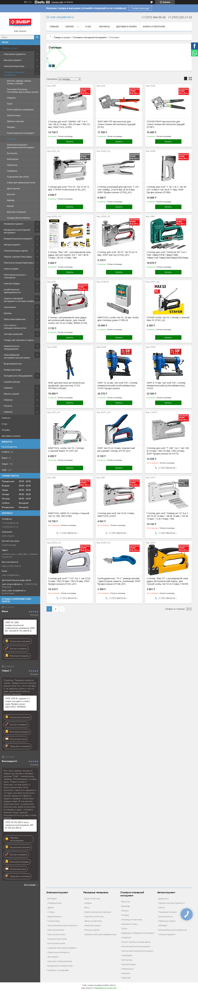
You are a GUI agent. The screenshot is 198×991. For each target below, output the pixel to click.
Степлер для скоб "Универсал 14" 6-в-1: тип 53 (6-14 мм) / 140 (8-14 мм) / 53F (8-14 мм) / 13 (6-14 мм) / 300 (168, 516)
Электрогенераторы (14, 66)
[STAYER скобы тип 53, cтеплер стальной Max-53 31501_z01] (168, 298)
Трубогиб (126, 977)
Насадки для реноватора (18, 217)
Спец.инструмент (167, 934)
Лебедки (162, 925)
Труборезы (12, 165)
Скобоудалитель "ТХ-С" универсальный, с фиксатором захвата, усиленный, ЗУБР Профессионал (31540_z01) (118, 581)
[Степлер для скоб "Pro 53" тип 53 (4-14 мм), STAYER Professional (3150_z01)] (70, 168)
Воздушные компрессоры (60, 965)
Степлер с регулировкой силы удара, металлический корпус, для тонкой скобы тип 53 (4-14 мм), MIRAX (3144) (67, 320)
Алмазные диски (92, 925)
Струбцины (12, 171)
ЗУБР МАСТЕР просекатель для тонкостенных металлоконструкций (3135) (116, 124)
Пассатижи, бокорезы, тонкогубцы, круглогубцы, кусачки (22, 90)
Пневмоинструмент (13, 223)
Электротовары (12, 283)
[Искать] (37, 37)
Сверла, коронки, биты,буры (18, 256)
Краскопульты (165, 916)
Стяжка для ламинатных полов (21, 182)
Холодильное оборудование (18, 375)
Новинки (8, 387)
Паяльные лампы (166, 921)
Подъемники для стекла (18, 176)
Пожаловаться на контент (105, 988)
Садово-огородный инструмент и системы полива (19, 299)
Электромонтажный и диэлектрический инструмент (20, 146)
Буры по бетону (92, 898)
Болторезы (12, 153)
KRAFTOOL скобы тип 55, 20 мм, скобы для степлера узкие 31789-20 (118, 319)
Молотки (11, 194)
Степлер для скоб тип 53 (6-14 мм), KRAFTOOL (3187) (115, 514)
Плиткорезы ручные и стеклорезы (15, 276)
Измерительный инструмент (18, 238)
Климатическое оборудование (11, 347)
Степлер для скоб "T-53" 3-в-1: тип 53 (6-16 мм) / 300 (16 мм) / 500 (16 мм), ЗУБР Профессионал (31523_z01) (69, 581)
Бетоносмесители (56, 943)
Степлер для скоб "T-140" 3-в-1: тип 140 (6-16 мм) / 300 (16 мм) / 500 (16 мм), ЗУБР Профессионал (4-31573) (168, 451)
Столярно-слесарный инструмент (14, 73)
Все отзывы (30, 884)
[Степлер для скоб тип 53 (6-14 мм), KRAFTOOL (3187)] (119, 494)
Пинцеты (11, 127)
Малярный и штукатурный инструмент (17, 231)
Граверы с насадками (58, 970)
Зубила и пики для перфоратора (100, 934)
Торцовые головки (167, 912)
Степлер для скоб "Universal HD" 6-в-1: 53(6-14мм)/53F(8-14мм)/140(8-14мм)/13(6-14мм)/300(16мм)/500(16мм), (168, 255)
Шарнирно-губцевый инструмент (138, 933)
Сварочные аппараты (58, 952)
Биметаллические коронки (97, 912)
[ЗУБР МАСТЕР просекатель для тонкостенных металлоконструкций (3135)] (119, 103)
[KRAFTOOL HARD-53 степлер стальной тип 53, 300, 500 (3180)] (70, 494)
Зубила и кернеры (15, 121)
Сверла (88, 903)
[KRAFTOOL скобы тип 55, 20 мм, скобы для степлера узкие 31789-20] (119, 298)
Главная (54, 26)
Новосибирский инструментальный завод (17, 356)
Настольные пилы (56, 934)
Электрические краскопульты (62, 925)
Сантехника (10, 307)
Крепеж (7, 313)
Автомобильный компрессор (172, 929)
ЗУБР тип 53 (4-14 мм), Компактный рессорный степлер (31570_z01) (116, 449)
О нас (4, 423)
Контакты (104, 26)
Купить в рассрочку (154, 26)
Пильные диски (92, 929)
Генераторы (53, 921)
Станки (51, 912)
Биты (87, 907)
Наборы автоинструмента (171, 903)
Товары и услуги (10, 48)
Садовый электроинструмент (62, 947)
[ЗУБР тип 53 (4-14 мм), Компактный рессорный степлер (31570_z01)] (119, 429)
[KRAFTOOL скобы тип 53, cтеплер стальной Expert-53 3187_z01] (70, 429)
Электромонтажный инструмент (137, 950)
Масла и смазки (11, 393)
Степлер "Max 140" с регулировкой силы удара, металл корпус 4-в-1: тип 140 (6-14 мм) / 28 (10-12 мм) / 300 (69, 255)
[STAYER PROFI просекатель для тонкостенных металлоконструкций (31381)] (168, 103)
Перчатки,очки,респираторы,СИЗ (20, 262)
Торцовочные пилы (57, 938)
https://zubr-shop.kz (11, 566)
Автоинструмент (12, 244)
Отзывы (6, 429)
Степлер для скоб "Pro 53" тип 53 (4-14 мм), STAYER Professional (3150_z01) (68, 188)
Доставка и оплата (11, 436)
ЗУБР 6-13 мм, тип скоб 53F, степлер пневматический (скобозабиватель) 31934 (166, 385)
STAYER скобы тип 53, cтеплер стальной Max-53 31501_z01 (168, 319)
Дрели (50, 907)
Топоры (125, 915)
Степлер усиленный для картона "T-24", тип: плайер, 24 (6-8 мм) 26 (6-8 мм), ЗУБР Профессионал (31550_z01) (118, 189)
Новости (6, 417)
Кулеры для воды (12, 369)
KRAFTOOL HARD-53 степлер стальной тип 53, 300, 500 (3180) (68, 514)
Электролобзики (55, 929)
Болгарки (52, 898)
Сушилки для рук (12, 381)
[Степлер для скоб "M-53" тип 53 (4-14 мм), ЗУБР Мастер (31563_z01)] (119, 233)
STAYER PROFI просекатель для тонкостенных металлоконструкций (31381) (166, 124)
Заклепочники (13, 115)
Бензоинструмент (13, 60)
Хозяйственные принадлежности (12, 291)
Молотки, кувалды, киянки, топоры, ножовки (19, 82)
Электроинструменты (15, 54)
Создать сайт (57, 2)
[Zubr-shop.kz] (20, 22)
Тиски (9, 103)
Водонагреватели (13, 363)
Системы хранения (13, 334)
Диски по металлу (93, 921)
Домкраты (163, 898)
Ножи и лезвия (11, 268)
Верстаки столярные (16, 212)
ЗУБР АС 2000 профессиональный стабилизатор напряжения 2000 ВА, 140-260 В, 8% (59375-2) (19, 626)
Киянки (10, 206)
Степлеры (11, 139)
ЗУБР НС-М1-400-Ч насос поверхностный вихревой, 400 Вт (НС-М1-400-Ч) (19, 825)
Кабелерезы (12, 159)
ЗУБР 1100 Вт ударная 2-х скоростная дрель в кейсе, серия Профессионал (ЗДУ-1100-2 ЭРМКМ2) (17, 702)
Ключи (161, 907)
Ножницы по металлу (131, 919)
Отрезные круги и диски (16, 250)
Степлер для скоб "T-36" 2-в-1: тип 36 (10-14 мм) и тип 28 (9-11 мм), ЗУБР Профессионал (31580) (166, 189)
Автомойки (52, 956)
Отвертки (11, 98)
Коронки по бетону (93, 916)
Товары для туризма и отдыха (19, 340)
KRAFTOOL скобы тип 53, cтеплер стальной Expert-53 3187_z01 (66, 449)
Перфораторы (54, 903)
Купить (69, 141)
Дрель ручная (13, 188)
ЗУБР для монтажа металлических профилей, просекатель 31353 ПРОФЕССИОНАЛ (66, 385)
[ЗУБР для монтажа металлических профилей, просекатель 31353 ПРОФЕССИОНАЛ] (70, 364)
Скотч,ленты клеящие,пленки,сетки (15, 326)
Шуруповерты (54, 916)
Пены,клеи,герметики (14, 319)
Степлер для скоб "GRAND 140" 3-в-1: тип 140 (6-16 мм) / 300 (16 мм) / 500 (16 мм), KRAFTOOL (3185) (69, 124)
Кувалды (11, 200)
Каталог (70, 26)
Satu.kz (113, 985)
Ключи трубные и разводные (20, 109)
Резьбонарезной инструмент (20, 133)
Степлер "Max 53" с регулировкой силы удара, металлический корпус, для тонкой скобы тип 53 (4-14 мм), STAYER (167, 581)
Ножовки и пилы (129, 924)
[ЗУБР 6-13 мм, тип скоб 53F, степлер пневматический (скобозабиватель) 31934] (168, 364)
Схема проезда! (140, 8)
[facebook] (50, 66)
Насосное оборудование (59, 961)
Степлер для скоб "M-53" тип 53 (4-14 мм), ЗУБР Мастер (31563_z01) (117, 253)
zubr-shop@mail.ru (11, 575)
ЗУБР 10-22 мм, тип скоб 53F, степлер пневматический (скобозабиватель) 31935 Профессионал (117, 385)
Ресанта (8, 405)
